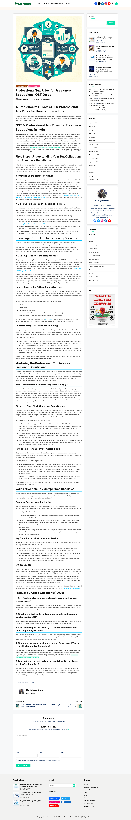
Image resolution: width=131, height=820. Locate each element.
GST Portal (48, 319)
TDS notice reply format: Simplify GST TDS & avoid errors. (32, 793)
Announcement (93, 238)
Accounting (92, 234)
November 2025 (94, 155)
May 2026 (92, 133)
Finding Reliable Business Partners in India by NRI (104, 38)
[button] (30, 693)
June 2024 (92, 176)
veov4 (91, 94)
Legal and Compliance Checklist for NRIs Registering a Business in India (104, 70)
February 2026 (93, 144)
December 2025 (94, 151)
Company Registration (91, 787)
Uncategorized (93, 280)
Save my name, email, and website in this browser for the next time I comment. (39, 760)
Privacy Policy (88, 803)
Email (41, 752)
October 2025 (93, 158)
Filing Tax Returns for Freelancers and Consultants (35, 224)
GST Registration (34, 86)
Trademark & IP (93, 277)
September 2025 (94, 162)
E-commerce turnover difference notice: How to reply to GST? (31, 801)
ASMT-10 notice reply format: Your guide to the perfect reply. (31, 785)
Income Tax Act (94, 262)
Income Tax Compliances (96, 266)
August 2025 (93, 165)
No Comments (46, 99)
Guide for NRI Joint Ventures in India (105, 47)
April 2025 (92, 172)
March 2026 (92, 141)
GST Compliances (21, 86)
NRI (90, 270)
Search (91, 17)
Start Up (91, 273)
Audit (85, 795)
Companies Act (93, 252)
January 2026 (93, 148)
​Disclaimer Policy (89, 806)
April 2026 (92, 137)
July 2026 (92, 126)
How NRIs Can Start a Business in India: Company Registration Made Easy (104, 58)
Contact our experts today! (72, 588)
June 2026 (92, 130)
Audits (91, 241)
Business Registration (95, 245)
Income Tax (87, 790)
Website (63, 752)
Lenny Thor (92, 98)
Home (86, 784)
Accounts (87, 798)
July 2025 (92, 169)
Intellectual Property (90, 801)
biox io (91, 89)
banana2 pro (93, 108)
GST (85, 792)
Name (18, 752)
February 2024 (93, 179)
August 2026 (93, 123)
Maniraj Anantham (34, 690)
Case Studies (93, 248)
